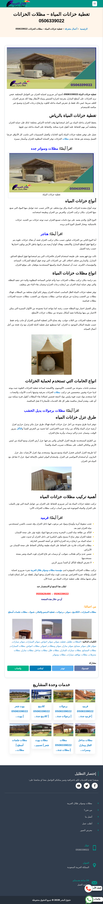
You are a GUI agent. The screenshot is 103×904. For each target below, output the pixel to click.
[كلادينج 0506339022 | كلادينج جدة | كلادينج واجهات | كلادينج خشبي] (41, 695)
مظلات (65, 138)
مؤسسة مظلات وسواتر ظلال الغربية (46, 570)
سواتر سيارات (18, 641)
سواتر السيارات (33, 641)
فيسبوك (83, 669)
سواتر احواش (47, 641)
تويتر (62, 669)
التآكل (19, 428)
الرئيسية (83, 29)
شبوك (31, 612)
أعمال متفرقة (71, 29)
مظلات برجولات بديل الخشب (44, 410)
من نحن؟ (88, 810)
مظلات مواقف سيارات (77, 654)
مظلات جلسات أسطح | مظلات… (19, 745)
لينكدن (38, 669)
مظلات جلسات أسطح (17, 612)
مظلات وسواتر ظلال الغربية (79, 803)
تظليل (69, 641)
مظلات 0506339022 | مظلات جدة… (63, 745)
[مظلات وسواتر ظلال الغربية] (18, 3)
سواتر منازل (67, 646)
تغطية (63, 641)
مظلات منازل (27, 650)
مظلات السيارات (88, 612)
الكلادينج (76, 612)
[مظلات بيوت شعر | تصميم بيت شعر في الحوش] (41, 729)
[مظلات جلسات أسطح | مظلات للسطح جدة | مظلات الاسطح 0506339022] (20, 729)
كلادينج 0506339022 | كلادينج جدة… (41, 711)
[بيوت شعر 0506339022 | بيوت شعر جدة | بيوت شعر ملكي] (20, 695)
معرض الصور (86, 830)
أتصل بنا (88, 816)
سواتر (68, 612)
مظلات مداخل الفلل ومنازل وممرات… (85, 745)
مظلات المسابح (89, 650)
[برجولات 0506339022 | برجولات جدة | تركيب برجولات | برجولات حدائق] (63, 695)
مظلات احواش (33, 646)
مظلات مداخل (41, 650)
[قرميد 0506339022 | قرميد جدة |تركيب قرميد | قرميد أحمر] (85, 695)
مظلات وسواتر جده (44, 148)
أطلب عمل (87, 823)
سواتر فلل (91, 646)
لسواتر (44, 646)
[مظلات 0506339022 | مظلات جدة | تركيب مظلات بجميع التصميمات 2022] (63, 729)
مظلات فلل (54, 650)
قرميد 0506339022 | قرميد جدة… (85, 711)
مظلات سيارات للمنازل (70, 650)
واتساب (16, 669)
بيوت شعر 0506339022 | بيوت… (19, 711)
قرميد (45, 517)
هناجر (44, 233)
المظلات (77, 641)
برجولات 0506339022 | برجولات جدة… (63, 711)
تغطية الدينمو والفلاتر (45, 612)
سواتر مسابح (80, 646)
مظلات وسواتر (59, 654)
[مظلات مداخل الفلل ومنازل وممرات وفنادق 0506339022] (85, 729)
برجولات (60, 612)
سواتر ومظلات (54, 646)
